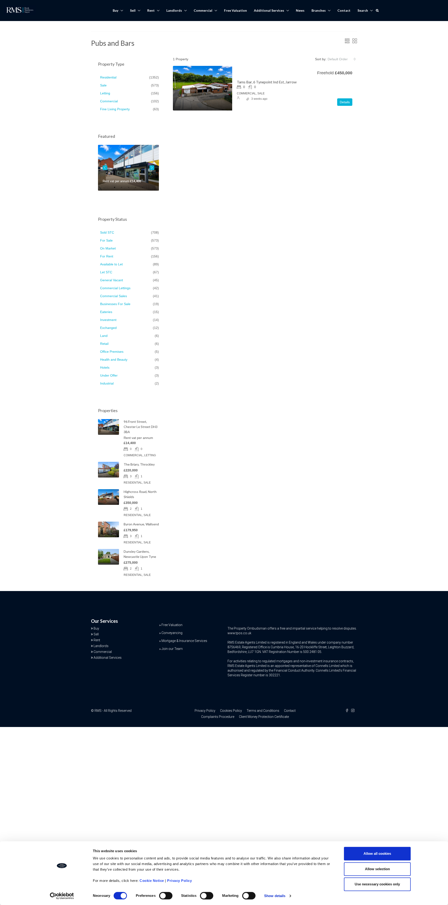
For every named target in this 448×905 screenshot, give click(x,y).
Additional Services (269, 10)
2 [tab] (124, 189)
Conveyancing (171, 633)
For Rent (106, 256)
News (300, 10)
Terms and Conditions (263, 711)
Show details (274, 896)
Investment (108, 320)
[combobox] (342, 59)
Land (104, 336)
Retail (104, 344)
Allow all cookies (377, 853)
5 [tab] (145, 189)
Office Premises (111, 351)
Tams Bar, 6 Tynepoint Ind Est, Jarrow (267, 82)
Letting (105, 93)
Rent (151, 10)
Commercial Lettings (115, 288)
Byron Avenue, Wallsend (141, 524)
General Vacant (111, 280)
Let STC (106, 272)
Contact (343, 10)
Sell (133, 10)
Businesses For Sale (115, 304)
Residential (108, 77)
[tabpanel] (128, 168)
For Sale (106, 240)
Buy (115, 10)
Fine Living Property (115, 109)
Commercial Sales (113, 296)
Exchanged (108, 328)
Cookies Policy (231, 711)
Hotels (104, 367)
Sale (103, 85)
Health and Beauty (113, 359)
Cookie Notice (152, 881)
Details (345, 102)
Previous (105, 167)
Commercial (203, 10)
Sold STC (107, 232)
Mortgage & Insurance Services (184, 641)
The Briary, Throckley (139, 464)
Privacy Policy (179, 881)
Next (152, 167)
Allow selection (377, 869)
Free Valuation (235, 10)
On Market (108, 248)
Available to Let (111, 264)
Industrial (107, 383)
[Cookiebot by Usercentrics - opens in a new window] (62, 895)
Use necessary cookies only (377, 884)
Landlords (174, 10)
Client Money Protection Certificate (264, 717)
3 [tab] (131, 189)
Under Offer (109, 375)
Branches (319, 10)
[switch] (165, 895)
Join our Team (172, 649)
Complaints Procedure (217, 717)
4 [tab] (138, 189)
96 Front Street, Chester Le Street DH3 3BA (141, 427)
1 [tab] (117, 189)
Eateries (106, 312)
